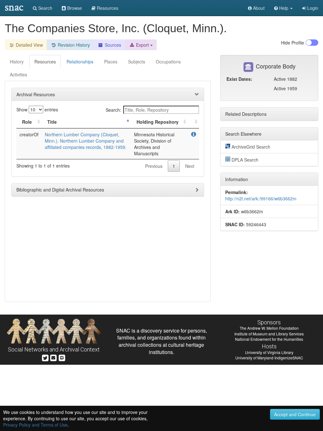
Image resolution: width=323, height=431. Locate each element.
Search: (113, 110)
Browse (74, 8)
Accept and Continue (295, 414)
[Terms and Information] (62, 357)
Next (189, 166)
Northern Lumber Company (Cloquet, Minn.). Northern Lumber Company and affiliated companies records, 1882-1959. (85, 140)
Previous (153, 166)
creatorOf (29, 134)
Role (27, 122)
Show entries (37, 109)
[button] (283, 8)
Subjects (136, 61)
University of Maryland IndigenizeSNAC (269, 357)
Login (312, 8)
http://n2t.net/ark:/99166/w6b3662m (261, 198)
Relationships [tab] (80, 61)
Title (52, 122)
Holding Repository (158, 122)
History (17, 61)
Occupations (168, 61)
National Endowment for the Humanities (269, 339)
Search (44, 8)
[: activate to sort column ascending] (193, 121)
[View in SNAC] (193, 134)
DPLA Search (245, 159)
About (258, 8)
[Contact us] (53, 357)
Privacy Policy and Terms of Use (35, 425)
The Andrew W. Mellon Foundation (269, 328)
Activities (18, 74)
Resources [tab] (45, 61)
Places (110, 61)
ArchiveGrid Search (251, 147)
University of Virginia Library (269, 352)
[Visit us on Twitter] (45, 357)
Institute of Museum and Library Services (269, 333)
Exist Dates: (239, 79)
